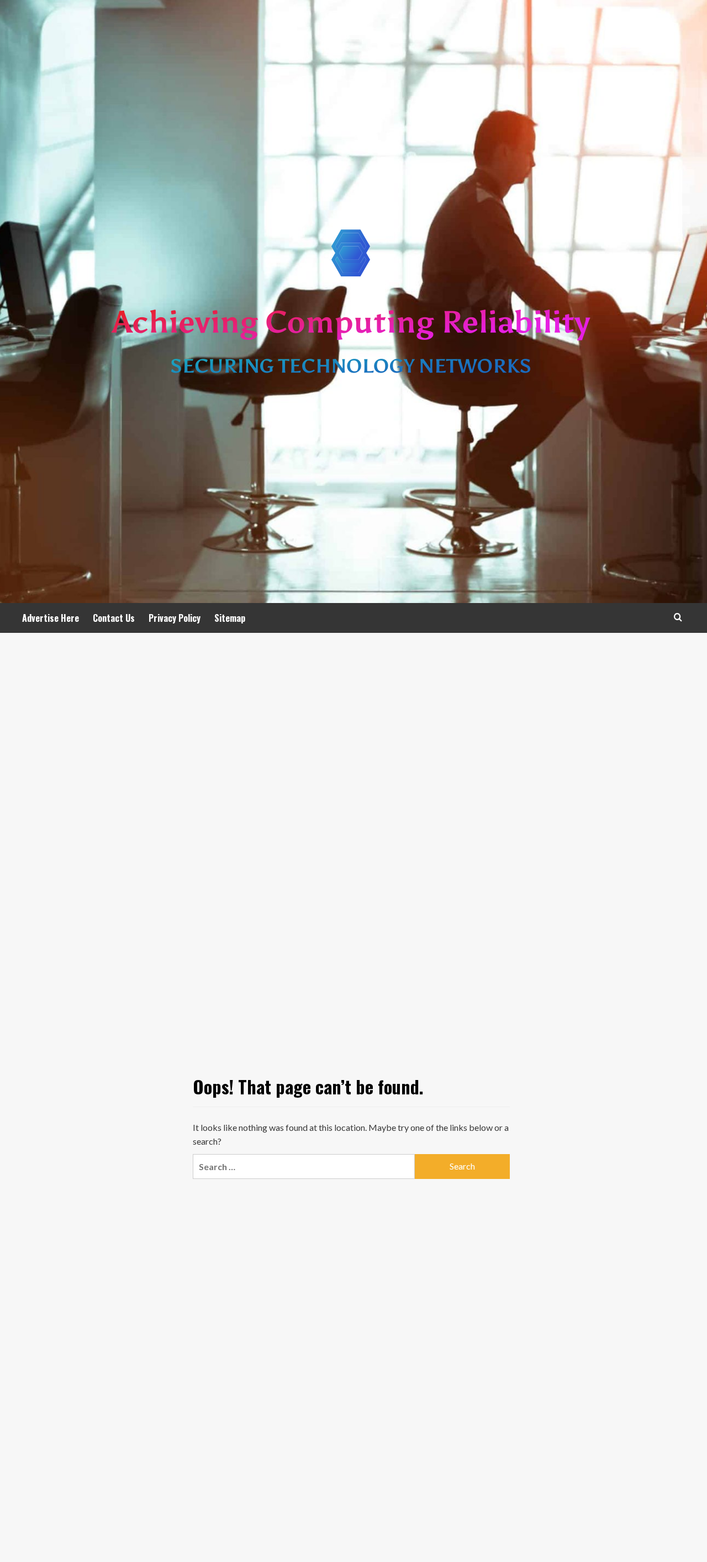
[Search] (678, 617)
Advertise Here (50, 618)
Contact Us (114, 618)
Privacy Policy (175, 618)
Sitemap (229, 618)
